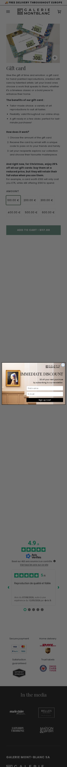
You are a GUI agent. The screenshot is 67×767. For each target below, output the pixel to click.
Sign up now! (44, 399)
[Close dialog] (62, 364)
